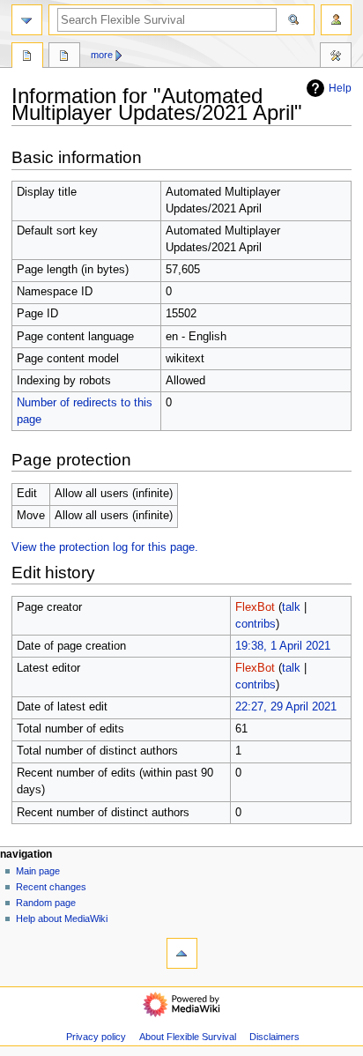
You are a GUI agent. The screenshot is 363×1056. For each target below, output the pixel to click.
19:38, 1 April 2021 (282, 646)
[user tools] (336, 19)
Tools (336, 57)
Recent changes (51, 886)
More (102, 54)
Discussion (64, 57)
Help (340, 88)
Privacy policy (96, 1036)
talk (291, 607)
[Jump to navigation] (26, 19)
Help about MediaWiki (61, 918)
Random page (46, 902)
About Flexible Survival (187, 1036)
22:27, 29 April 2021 (286, 707)
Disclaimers (274, 1036)
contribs (255, 624)
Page (27, 57)
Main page (38, 871)
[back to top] (182, 953)
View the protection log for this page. (104, 547)
